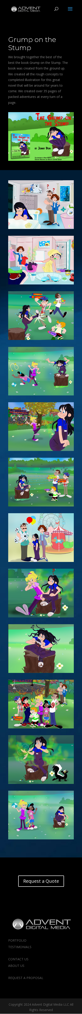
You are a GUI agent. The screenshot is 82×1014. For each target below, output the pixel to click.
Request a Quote (41, 881)
